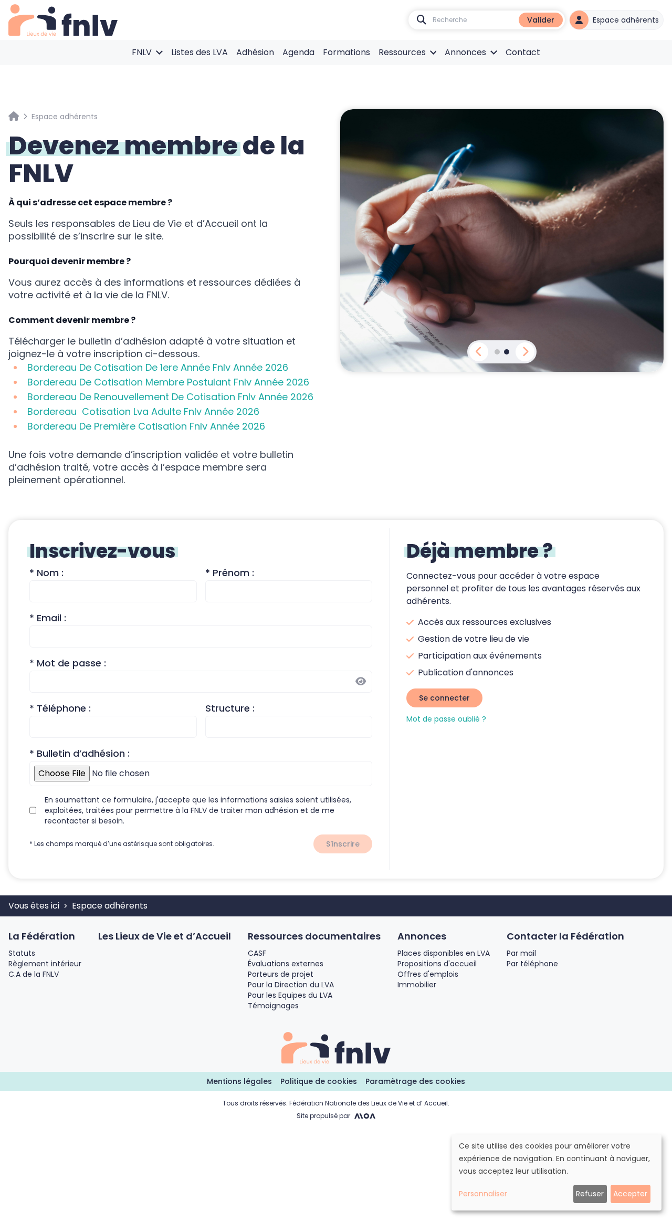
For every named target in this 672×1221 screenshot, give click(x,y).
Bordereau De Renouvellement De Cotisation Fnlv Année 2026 (170, 396)
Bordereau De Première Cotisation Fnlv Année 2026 (146, 426)
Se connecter (444, 698)
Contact (523, 52)
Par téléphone (532, 963)
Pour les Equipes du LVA (290, 995)
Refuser (590, 1193)
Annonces (465, 52)
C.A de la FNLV (33, 974)
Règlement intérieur (44, 963)
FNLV (142, 52)
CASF (257, 953)
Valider (540, 20)
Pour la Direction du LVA (291, 984)
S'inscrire (343, 844)
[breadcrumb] (13, 116)
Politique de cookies (318, 1081)
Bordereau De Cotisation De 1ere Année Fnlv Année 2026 (157, 367)
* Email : (47, 617)
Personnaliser (483, 1193)
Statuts (21, 953)
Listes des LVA (199, 52)
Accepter (630, 1193)
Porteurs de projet (280, 974)
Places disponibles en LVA (443, 953)
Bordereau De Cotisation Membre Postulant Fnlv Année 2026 (168, 382)
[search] (421, 20)
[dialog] (557, 1172)
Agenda (298, 52)
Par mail (521, 953)
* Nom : (46, 572)
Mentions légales (239, 1081)
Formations (346, 52)
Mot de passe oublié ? (446, 719)
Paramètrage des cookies (415, 1081)
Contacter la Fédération (565, 936)
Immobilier (416, 984)
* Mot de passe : (67, 663)
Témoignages (273, 1005)
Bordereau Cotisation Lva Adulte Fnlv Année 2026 (143, 411)
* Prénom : (229, 572)
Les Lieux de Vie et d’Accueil (164, 936)
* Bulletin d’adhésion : (79, 753)
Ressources (402, 52)
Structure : (230, 708)
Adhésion (255, 52)
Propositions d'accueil (437, 963)
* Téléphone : (60, 708)
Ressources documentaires (314, 936)
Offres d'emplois (427, 974)
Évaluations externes (285, 963)
